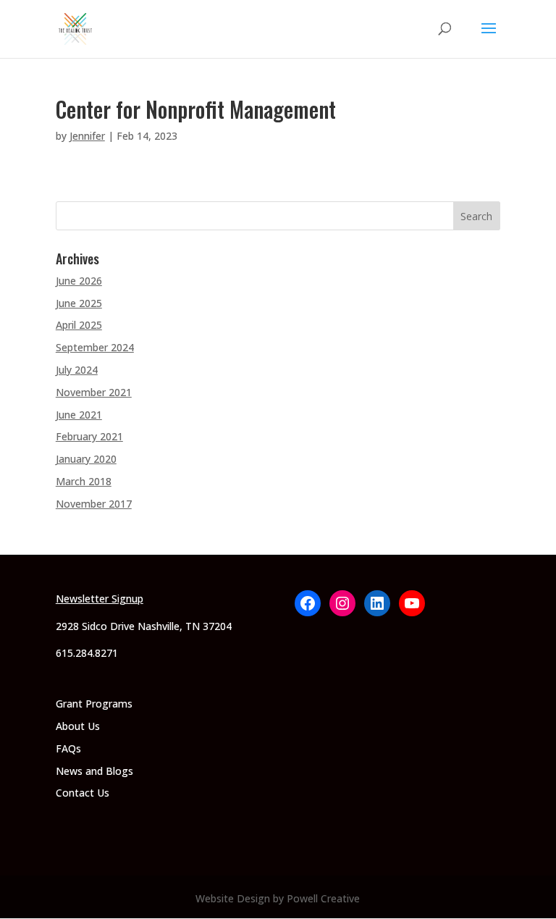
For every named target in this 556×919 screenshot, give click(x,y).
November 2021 (94, 392)
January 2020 (86, 459)
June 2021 (79, 414)
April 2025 (79, 325)
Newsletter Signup (99, 598)
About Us (78, 726)
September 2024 (95, 347)
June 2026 (79, 281)
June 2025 (79, 303)
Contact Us (82, 793)
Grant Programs (94, 703)
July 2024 (77, 370)
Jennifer (87, 136)
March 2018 (83, 481)
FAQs (68, 748)
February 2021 (89, 436)
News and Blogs (94, 771)
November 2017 (94, 504)
